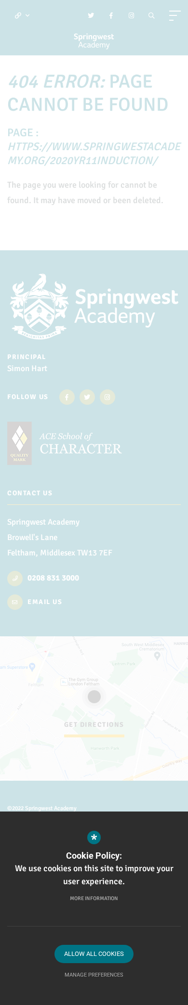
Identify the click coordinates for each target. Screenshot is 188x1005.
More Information (94, 898)
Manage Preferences (94, 975)
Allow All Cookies (94, 953)
